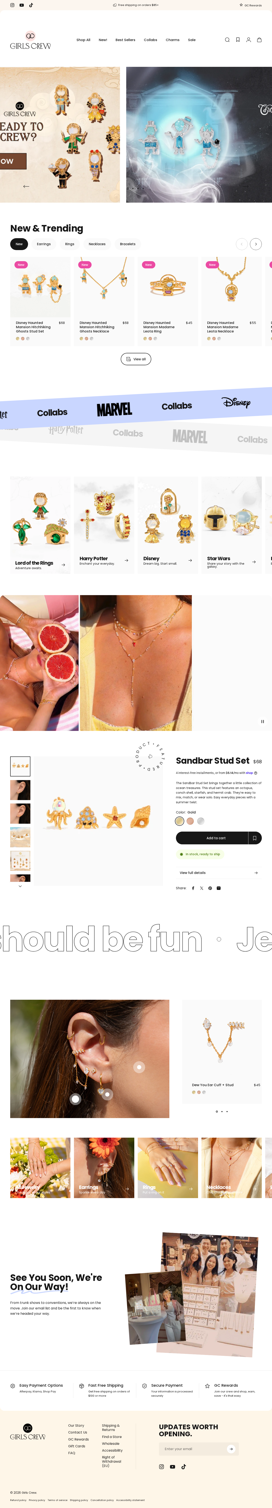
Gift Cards (76, 1446)
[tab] (19, 244)
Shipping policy (79, 1500)
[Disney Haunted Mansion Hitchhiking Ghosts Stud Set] (40, 287)
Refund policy (18, 1500)
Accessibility (112, 1450)
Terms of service (57, 1500)
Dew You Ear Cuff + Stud (213, 1085)
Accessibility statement (130, 1500)
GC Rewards (253, 5)
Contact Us (77, 1432)
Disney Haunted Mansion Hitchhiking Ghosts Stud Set (33, 327)
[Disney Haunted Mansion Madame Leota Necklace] (231, 287)
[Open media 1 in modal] (98, 821)
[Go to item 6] (20, 884)
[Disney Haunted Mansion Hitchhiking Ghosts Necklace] (104, 287)
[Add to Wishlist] (63, 310)
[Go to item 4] (20, 837)
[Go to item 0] (20, 766)
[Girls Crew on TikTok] (183, 1466)
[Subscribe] (231, 1449)
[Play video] (136, 665)
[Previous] (26, 186)
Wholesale (110, 1444)
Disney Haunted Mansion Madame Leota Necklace (222, 327)
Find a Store (112, 1437)
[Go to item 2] (20, 790)
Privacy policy (37, 1500)
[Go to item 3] (20, 813)
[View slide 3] (227, 1111)
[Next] (245, 186)
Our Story (76, 1426)
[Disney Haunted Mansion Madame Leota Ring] (168, 287)
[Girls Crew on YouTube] (172, 1466)
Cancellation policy (102, 1500)
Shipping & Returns (111, 1428)
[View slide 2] (222, 1111)
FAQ (71, 1453)
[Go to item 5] (20, 861)
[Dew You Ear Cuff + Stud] (222, 1040)
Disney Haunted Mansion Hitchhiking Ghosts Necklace (97, 327)
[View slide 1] (217, 1111)
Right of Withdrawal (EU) (111, 1461)
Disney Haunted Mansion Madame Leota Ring (158, 327)
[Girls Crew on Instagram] (161, 1466)
